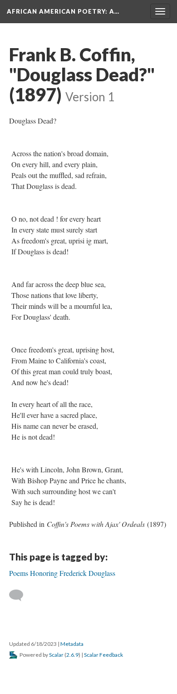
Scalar (56, 654)
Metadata (72, 643)
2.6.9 (72, 654)
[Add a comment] (20, 595)
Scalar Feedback (103, 654)
